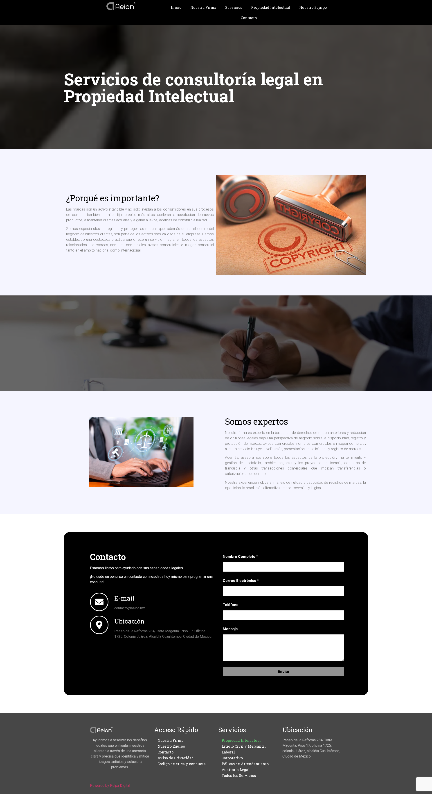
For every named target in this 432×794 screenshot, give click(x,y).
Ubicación (129, 621)
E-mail (124, 598)
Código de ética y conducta (182, 763)
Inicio (176, 7)
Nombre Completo (240, 556)
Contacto (249, 17)
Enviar (284, 671)
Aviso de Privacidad (176, 757)
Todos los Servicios (239, 775)
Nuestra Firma (203, 7)
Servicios (233, 7)
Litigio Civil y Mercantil (244, 746)
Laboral (228, 752)
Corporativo (232, 757)
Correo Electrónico (241, 580)
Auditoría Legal (236, 769)
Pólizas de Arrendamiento (245, 763)
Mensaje (230, 629)
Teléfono (230, 605)
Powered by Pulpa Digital (110, 785)
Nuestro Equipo (313, 7)
